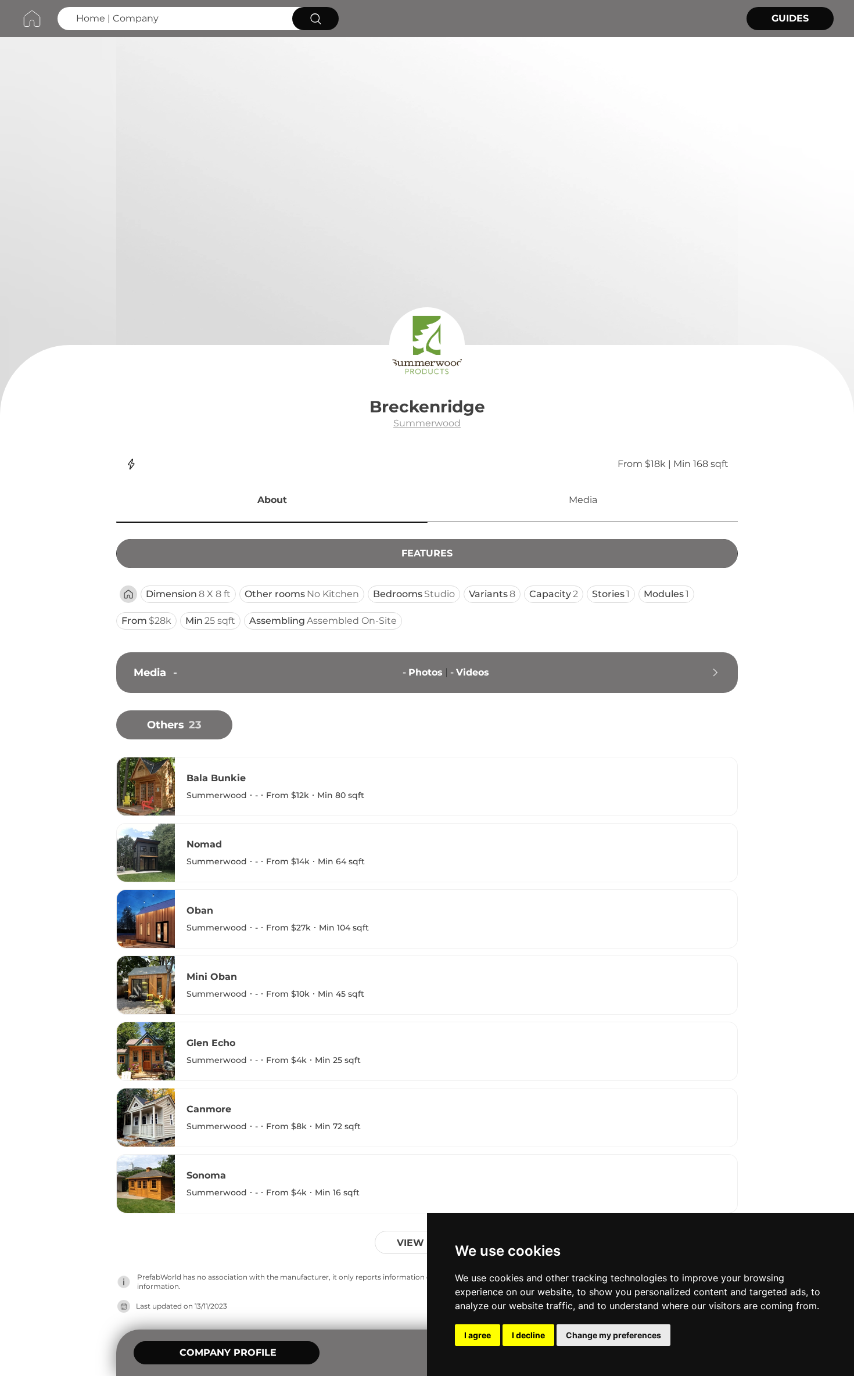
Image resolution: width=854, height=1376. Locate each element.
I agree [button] (477, 1335)
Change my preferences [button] (613, 1335)
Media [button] (583, 499)
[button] (272, 502)
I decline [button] (528, 1335)
